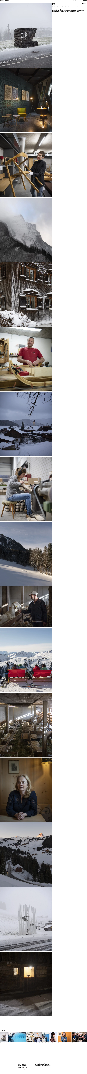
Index (80, 0)
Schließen (84, 3)
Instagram (72, 1062)
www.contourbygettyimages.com (42, 1064)
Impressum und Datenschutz (24, 1069)
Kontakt (77, 0)
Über (74, 0)
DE (84, 0)
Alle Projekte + (3, 1030)
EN (86, 0)
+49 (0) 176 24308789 (22, 1064)
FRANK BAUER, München (5, 0)
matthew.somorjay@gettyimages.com (43, 1065)
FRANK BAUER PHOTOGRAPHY (7, 1062)
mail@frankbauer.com (22, 1065)
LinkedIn (71, 1063)
